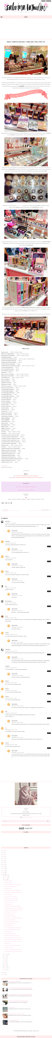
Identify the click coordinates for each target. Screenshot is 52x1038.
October (5, 879)
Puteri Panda (7, 521)
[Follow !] (43, 1)
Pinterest (33, 499)
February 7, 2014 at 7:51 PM (10, 682)
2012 (4, 972)
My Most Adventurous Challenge (9, 923)
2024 (4, 852)
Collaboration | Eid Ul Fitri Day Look (16, 1014)
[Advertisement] (26, 29)
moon (6, 711)
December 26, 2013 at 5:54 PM (11, 651)
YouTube (9, 499)
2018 (4, 864)
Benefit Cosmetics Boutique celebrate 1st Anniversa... (13, 941)
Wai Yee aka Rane (8, 601)
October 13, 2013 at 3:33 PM (10, 617)
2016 (4, 868)
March (5, 965)
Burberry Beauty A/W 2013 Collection (10, 911)
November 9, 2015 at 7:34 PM (17, 737)
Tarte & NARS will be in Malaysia (10, 915)
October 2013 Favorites (8, 880)
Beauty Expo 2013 (7, 943)
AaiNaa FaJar (7, 649)
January (5, 969)
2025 (4, 850)
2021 (4, 858)
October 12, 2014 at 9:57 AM (17, 722)
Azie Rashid (7, 541)
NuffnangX (19, 499)
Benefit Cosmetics (19, 205)
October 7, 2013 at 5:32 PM (17, 595)
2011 (4, 974)
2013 (4, 874)
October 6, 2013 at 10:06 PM (17, 532)
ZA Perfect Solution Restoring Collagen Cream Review (13, 910)
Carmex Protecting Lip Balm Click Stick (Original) (12, 906)
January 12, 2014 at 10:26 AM (17, 675)
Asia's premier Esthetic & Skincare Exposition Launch (13, 951)
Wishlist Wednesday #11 (8, 904)
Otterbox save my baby (8, 888)
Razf (6, 586)
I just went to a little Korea (8, 925)
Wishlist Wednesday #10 (8, 931)
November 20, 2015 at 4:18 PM (11, 744)
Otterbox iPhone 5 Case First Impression (11, 898)
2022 (4, 856)
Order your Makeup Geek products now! (11, 900)
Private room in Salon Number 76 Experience (11, 935)
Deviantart (38, 499)
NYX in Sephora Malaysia (13, 1020)
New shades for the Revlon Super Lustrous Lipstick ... (13, 949)
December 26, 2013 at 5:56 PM (17, 658)
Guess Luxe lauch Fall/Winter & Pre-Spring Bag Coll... (13, 884)
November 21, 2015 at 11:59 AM (18, 752)
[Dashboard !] (48, 1)
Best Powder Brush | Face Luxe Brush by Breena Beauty (20, 994)
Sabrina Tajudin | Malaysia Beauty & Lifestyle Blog (24, 1030)
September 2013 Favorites (8, 947)
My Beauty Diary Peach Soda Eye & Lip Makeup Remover (13, 908)
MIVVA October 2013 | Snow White (10, 896)
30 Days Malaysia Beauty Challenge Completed (12, 929)
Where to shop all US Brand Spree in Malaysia (11, 921)
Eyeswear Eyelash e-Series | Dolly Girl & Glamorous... (13, 917)
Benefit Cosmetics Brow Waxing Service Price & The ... (13, 937)
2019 (4, 862)
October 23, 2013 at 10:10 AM (17, 642)
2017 (4, 866)
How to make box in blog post (9, 913)
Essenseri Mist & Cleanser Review (10, 919)
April (5, 963)
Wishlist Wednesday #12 (8, 882)
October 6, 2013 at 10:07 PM (17, 565)
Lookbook (28, 499)
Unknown (7, 556)
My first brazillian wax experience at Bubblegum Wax (13, 892)
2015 (4, 870)
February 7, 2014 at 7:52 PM (10, 698)
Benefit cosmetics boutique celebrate (38, 510)
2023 (4, 854)
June (5, 959)
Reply (49, 528)
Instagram (14, 499)
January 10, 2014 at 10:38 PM (11, 667)
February (5, 967)
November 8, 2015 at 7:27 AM (11, 729)
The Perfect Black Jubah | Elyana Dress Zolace (18, 1001)
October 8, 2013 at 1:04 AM (17, 610)
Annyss (6, 616)
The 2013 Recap (11, 1007)
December (6, 875)
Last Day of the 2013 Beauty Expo (10, 933)
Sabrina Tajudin (14, 530)
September (6, 954)
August (5, 956)
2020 (4, 860)
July (5, 957)
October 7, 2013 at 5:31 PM (17, 580)
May (5, 961)
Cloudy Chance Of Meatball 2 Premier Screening (12, 945)
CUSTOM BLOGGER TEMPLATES (23, 1036)
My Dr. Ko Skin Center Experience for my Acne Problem (19, 988)
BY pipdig (33, 1036)
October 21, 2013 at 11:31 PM (11, 634)
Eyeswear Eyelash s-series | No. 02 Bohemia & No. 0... (13, 890)
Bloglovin (24, 499)
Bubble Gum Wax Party (8, 894)
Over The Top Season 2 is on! (9, 902)
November (6, 877)
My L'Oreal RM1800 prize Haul (14, 981)
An (5, 728)
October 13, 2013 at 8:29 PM (17, 627)
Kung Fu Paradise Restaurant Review (10, 886)
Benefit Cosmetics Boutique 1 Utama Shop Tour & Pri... (13, 939)
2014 (4, 872)
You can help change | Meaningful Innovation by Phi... (13, 927)
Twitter (42, 499)
